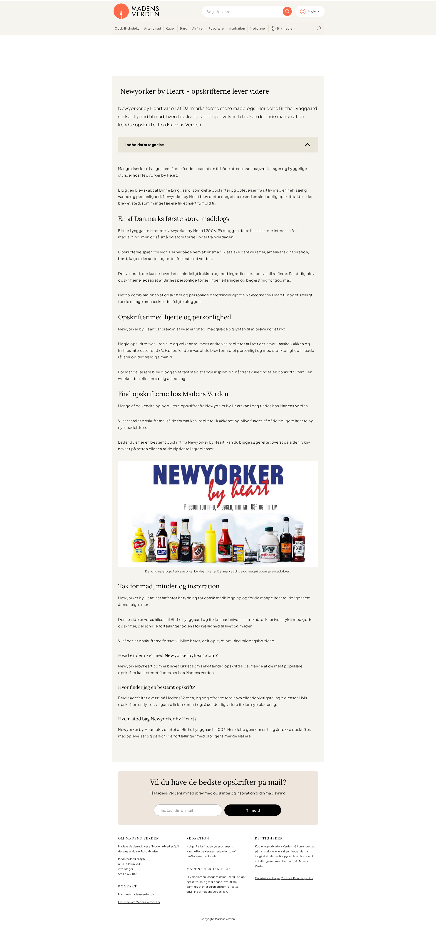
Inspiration (237, 28)
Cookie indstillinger (267, 878)
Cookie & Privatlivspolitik (297, 878)
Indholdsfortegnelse (144, 144)
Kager (170, 28)
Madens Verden (136, 11)
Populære (216, 28)
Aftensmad (152, 28)
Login (312, 11)
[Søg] (319, 28)
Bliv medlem (286, 28)
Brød (184, 28)
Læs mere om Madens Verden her (139, 902)
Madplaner (258, 28)
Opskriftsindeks (127, 28)
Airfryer (198, 28)
